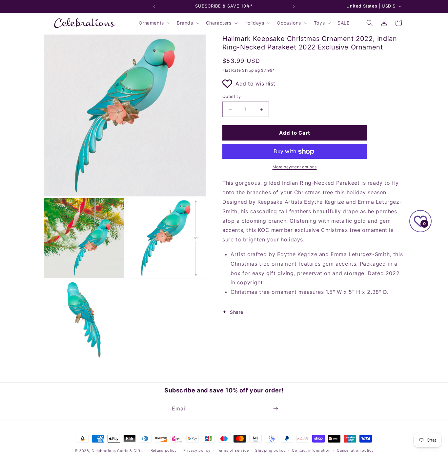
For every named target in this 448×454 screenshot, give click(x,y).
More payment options (295, 167)
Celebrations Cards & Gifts (117, 450)
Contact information (311, 450)
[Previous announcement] (154, 6)
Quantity (231, 96)
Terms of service (233, 450)
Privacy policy (197, 450)
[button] (154, 23)
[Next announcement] (294, 6)
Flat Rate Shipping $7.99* (248, 70)
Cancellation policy (355, 450)
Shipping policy (270, 450)
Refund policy (164, 450)
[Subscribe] (275, 408)
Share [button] (236, 312)
